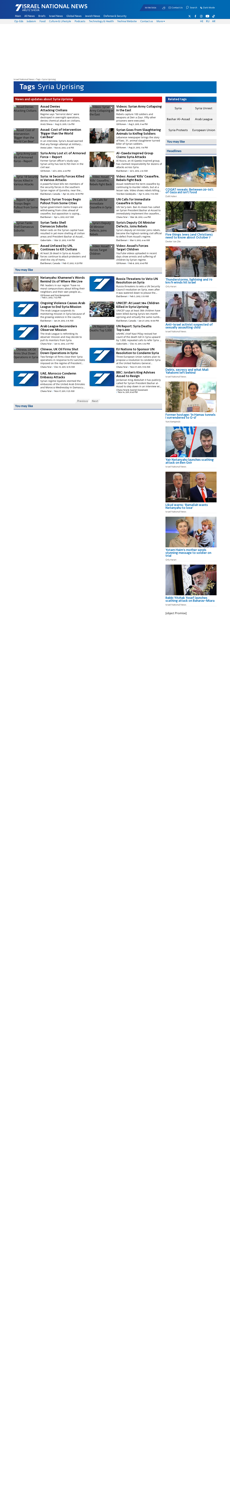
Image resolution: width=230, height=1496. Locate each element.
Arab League (203, 119)
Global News (74, 16)
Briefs (41, 16)
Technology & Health (101, 21)
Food (42, 21)
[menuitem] (18, 16)
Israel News (56, 16)
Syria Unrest (203, 108)
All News (29, 16)
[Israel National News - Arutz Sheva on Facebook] (195, 16)
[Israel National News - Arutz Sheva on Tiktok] (213, 16)
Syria (178, 108)
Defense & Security (115, 16)
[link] (191, 192)
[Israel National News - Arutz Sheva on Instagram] (201, 16)
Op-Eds (18, 21)
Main (18, 16)
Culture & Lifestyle (60, 21)
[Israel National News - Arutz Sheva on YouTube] (207, 16)
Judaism (31, 21)
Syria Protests (178, 130)
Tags (38, 79)
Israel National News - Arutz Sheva (42, 9)
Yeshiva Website (127, 21)
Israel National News (24, 79)
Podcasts (80, 21)
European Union (203, 130)
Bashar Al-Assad (178, 119)
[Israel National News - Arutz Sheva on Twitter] (190, 16)
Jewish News (92, 16)
